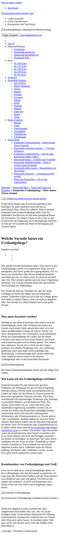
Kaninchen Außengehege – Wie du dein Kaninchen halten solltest (33, 155)
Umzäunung (20, 137)
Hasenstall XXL (22, 57)
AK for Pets (20, 83)
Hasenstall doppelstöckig (26, 55)
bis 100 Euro (20, 63)
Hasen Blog (13, 139)
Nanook (18, 105)
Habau (17, 100)
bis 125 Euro (20, 66)
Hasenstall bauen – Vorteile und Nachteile (34, 159)
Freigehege (19, 49)
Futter (17, 125)
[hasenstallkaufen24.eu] (17, 13)
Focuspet (18, 97)
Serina (17, 114)
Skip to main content (11, 2)
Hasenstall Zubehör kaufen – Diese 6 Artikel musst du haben (32, 164)
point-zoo (18, 111)
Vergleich (12, 77)
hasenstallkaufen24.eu (31, 35)
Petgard (17, 108)
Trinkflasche (20, 134)
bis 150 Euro (20, 69)
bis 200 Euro (20, 72)
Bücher (17, 122)
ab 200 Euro (20, 74)
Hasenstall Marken (17, 80)
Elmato (17, 91)
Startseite (5, 187)
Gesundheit (19, 131)
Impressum (13, 8)
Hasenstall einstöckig (24, 52)
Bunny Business (22, 86)
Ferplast (18, 94)
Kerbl (17, 103)
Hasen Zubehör (15, 120)
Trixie (17, 117)
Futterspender (20, 128)
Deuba (17, 89)
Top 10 (11, 43)
